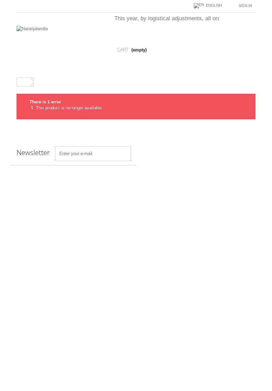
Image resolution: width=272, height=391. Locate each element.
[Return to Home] (23, 82)
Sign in (245, 6)
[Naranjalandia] (53, 47)
